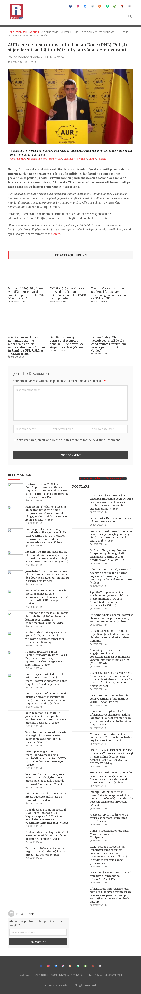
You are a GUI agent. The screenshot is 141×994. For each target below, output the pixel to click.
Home (11, 32)
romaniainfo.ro (18, 158)
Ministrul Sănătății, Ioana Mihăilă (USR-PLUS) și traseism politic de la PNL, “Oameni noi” (26, 293)
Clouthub (69, 158)
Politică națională (29, 56)
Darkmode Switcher (33, 974)
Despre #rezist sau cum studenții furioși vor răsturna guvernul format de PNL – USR (109, 293)
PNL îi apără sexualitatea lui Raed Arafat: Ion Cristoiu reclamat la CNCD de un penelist (68, 293)
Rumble (102, 158)
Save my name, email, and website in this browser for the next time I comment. (69, 440)
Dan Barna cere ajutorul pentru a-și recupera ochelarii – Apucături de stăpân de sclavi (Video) (67, 342)
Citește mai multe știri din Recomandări (102, 478)
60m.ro (55, 234)
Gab (59, 158)
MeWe (52, 158)
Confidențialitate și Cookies (71, 974)
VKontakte (81, 158)
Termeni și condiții (108, 974)
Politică (12, 56)
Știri (18, 32)
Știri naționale (31, 32)
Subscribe (38, 942)
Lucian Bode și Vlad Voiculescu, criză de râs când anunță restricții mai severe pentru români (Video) (109, 344)
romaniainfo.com (37, 158)
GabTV (92, 158)
